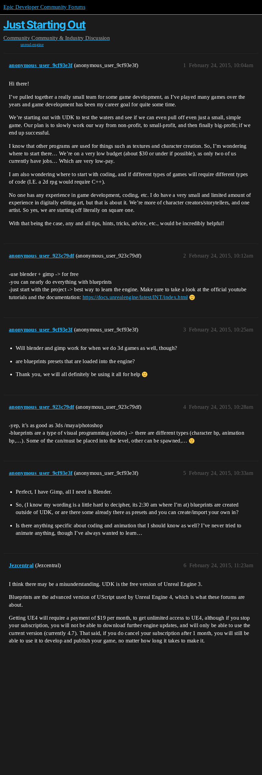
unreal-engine (32, 44)
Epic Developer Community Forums (44, 7)
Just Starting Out (44, 24)
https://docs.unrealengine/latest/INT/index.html (135, 297)
